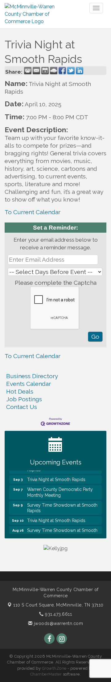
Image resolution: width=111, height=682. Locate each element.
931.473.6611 (58, 614)
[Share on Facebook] (62, 70)
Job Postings (24, 399)
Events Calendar (28, 383)
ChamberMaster (46, 674)
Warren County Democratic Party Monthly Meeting (60, 490)
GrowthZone (54, 668)
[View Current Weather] (53, 70)
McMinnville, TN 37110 (58, 604)
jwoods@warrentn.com (57, 623)
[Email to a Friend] (36, 70)
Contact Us (21, 406)
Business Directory (32, 376)
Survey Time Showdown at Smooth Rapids (62, 505)
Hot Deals (19, 391)
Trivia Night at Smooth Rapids (56, 477)
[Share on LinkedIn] (79, 70)
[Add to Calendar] (45, 70)
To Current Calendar (32, 212)
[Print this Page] (27, 70)
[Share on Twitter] (71, 70)
